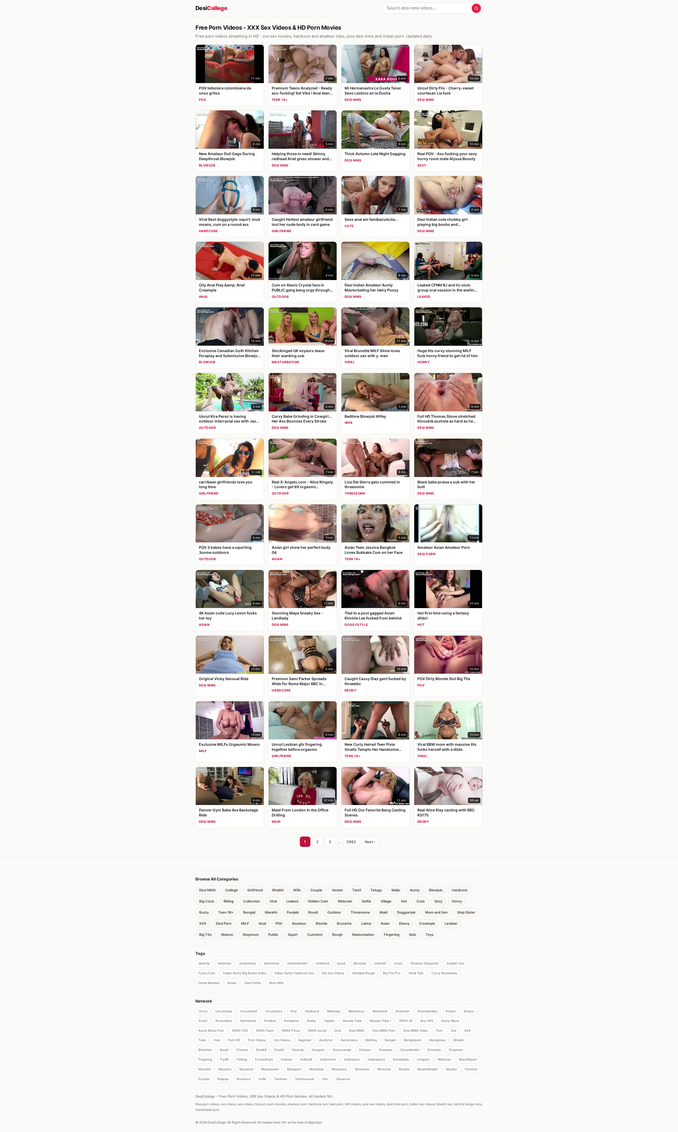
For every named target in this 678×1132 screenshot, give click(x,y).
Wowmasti (379, 1011)
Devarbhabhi (410, 1050)
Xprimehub (248, 1021)
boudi (341, 963)
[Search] (476, 8)
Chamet (242, 1050)
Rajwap (223, 1079)
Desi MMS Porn (383, 1030)
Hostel (337, 890)
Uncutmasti (248, 1011)
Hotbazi (286, 1059)
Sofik (262, 1079)
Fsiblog (242, 1059)
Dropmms (456, 1050)
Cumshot (315, 934)
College (231, 890)
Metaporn (294, 1069)
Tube (202, 1040)
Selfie (366, 901)
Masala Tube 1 (380, 1021)
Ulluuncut (343, 1079)
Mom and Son (436, 912)
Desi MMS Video (415, 1030)
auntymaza (247, 963)
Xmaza (468, 1011)
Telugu (376, 890)
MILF (245, 923)
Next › (370, 841)
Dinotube (434, 1050)
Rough (337, 934)
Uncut (202, 1011)
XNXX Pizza (291, 1030)
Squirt (293, 934)
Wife (297, 890)
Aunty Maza (450, 1021)
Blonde (321, 923)
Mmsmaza (339, 1069)
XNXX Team (265, 1030)
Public (273, 934)
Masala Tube (352, 1021)
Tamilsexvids (304, 1079)
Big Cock (206, 901)
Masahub (246, 1069)
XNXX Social (317, 1030)
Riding (229, 901)
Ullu (325, 1079)
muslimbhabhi (297, 963)
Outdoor (334, 912)
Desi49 (261, 1050)
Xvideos (270, 1021)
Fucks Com (206, 973)
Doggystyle (406, 912)
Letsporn (423, 1059)
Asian (385, 923)
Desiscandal (342, 1050)
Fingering (391, 934)
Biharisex (205, 1050)
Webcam (345, 901)
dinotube (359, 963)
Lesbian (451, 923)
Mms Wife (276, 983)
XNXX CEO (240, 1030)
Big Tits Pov (392, 973)
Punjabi (293, 912)
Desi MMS (207, 890)
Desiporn (318, 1050)
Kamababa (401, 1059)
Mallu (395, 890)
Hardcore (459, 890)
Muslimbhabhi (427, 1069)
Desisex (365, 1050)
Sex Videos (282, 1040)
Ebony (404, 923)
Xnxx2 (202, 1021)
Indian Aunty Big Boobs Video (244, 973)
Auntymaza (349, 1040)
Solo (412, 934)
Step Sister (466, 912)
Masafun (224, 1069)
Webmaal (333, 1011)
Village (386, 901)
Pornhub (471, 1069)
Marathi (271, 912)
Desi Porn (223, 923)
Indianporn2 (376, 1059)
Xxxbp (311, 1021)
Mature (227, 934)
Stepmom (251, 934)
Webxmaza (356, 1011)
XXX (202, 923)
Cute (421, 901)
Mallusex (444, 1059)
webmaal (224, 963)
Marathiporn (468, 1059)
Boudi (313, 912)
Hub (217, 1040)
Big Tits (205, 934)
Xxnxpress (291, 1021)
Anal (262, 923)
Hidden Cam (318, 901)
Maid (383, 912)
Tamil (356, 890)
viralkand (322, 963)
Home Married (208, 983)
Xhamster (402, 1011)
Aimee (232, 983)
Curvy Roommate (444, 973)
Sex (453, 1030)
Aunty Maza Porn (211, 1030)
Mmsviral (384, 1069)
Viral (273, 901)
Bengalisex (438, 1040)
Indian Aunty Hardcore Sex (294, 973)
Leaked (292, 901)
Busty (204, 912)
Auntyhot (326, 1040)
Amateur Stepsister (425, 963)
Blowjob (435, 890)
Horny (457, 901)
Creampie (427, 923)
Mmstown (362, 1069)
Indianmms (328, 1059)
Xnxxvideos (223, 1021)
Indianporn (352, 1059)
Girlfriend (255, 890)
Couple (316, 890)
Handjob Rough (363, 973)
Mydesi (451, 1069)
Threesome (360, 912)
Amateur (299, 923)
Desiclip (298, 1050)
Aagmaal (304, 1040)
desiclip (204, 963)
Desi (211, 8)
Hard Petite (252, 983)
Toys (430, 934)
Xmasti (450, 1011)
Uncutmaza (273, 1011)
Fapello (329, 1021)
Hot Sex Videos (333, 973)
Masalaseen (270, 1069)
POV (278, 923)
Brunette (344, 923)
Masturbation (363, 934)
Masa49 (204, 1069)
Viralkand (312, 1011)
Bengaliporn (413, 1040)
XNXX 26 (405, 1021)
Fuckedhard (264, 1059)
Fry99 (224, 1059)
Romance (244, 1079)
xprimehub (271, 963)
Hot (404, 901)
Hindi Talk (416, 973)
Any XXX (426, 1021)
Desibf (279, 1050)
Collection (251, 901)
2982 (351, 841)
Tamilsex (280, 1079)
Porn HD (234, 1040)
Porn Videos (257, 1040)
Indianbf (306, 1059)
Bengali (249, 912)
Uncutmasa (223, 1011)
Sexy (438, 901)
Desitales (385, 1050)
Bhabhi (278, 890)
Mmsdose (316, 1069)
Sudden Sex (455, 963)
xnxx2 (398, 963)
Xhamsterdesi (427, 1011)
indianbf (380, 963)
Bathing (371, 1040)
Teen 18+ (226, 912)
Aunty (415, 890)
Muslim (404, 1069)
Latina (366, 923)
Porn (439, 1030)
